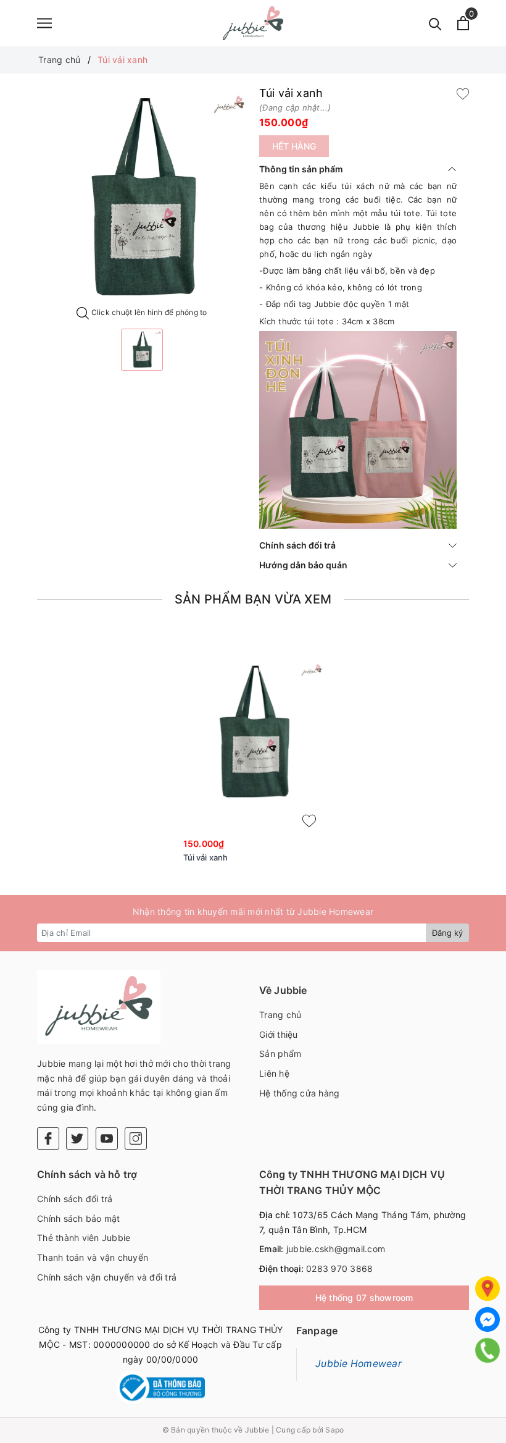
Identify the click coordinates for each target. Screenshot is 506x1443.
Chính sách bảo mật (78, 1218)
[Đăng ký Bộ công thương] (160, 1388)
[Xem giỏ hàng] (463, 23)
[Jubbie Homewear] (253, 23)
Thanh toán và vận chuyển (92, 1257)
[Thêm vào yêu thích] (463, 93)
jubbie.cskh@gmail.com (335, 1248)
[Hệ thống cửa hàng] (487, 1288)
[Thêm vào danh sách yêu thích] (309, 821)
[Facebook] (48, 1138)
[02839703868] (487, 1350)
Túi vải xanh (205, 857)
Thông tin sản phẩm (301, 169)
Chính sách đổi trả (297, 545)
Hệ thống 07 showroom (364, 1297)
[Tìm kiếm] (435, 23)
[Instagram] (136, 1138)
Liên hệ (274, 1073)
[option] (142, 197)
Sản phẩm (280, 1053)
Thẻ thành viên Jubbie (83, 1237)
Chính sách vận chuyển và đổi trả (106, 1277)
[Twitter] (77, 1138)
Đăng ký (447, 933)
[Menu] (44, 23)
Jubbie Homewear (358, 1363)
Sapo (334, 1429)
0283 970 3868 (339, 1268)
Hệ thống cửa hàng (299, 1093)
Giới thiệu (278, 1034)
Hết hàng (294, 146)
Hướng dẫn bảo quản (303, 565)
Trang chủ (280, 1014)
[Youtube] (107, 1138)
